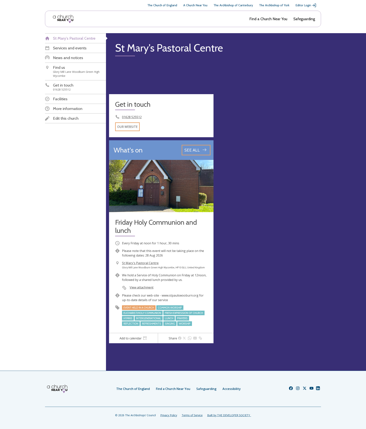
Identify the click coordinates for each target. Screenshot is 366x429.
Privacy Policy (168, 415)
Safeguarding (304, 19)
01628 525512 (132, 117)
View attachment (141, 287)
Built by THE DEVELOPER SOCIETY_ (229, 415)
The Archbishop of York (274, 5)
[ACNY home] (63, 19)
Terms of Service (192, 415)
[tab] (133, 338)
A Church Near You (195, 5)
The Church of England (162, 5)
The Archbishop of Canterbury (233, 5)
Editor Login (303, 5)
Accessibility (231, 389)
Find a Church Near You (268, 19)
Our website (127, 127)
